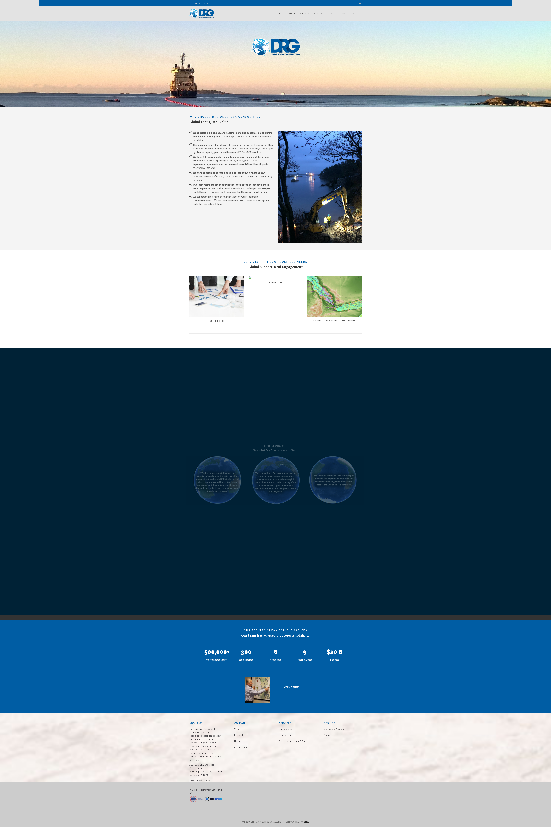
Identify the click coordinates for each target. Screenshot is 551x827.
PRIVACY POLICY (302, 822)
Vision (237, 729)
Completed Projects (334, 729)
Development (285, 735)
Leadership (239, 735)
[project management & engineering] (334, 296)
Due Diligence (286, 729)
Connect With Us (242, 747)
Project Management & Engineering (296, 741)
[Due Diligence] (216, 296)
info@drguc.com (200, 3)
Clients (327, 735)
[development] (275, 277)
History (237, 741)
